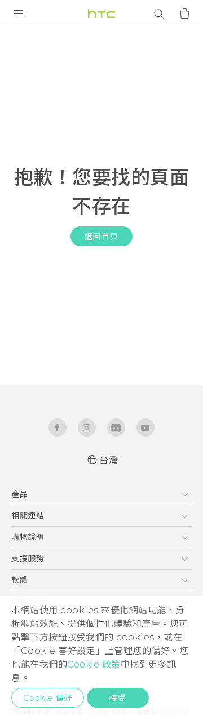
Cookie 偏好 (47, 698)
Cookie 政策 (94, 664)
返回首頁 (101, 237)
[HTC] (101, 13)
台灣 (108, 460)
